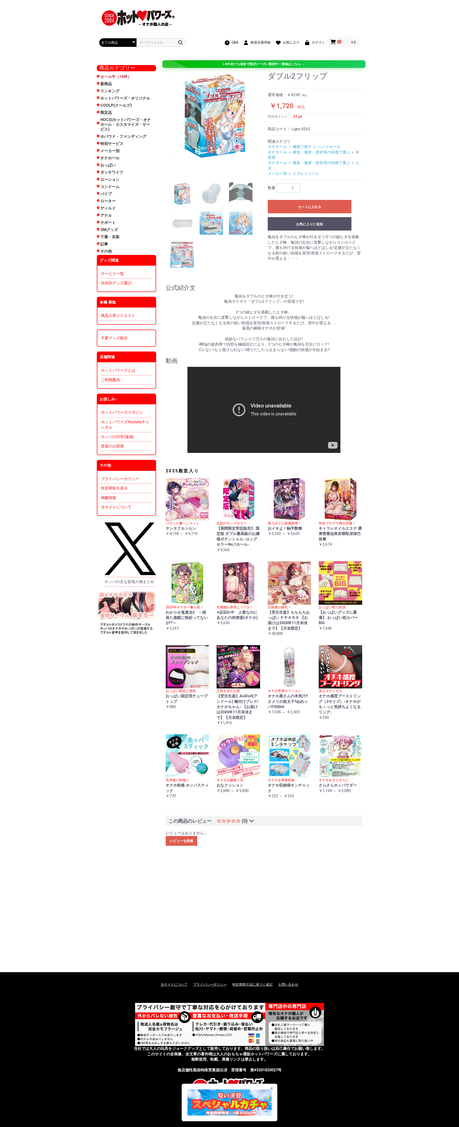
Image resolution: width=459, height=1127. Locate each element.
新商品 (106, 84)
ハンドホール (328, 146)
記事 (104, 244)
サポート (108, 222)
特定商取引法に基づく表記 (252, 984)
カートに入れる (309, 207)
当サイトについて (116, 507)
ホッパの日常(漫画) (117, 436)
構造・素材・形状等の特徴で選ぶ (321, 152)
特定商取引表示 (114, 488)
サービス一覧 (112, 273)
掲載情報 (108, 497)
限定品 (106, 112)
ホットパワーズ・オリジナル (125, 98)
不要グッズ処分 (114, 338)
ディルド (108, 208)
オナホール (110, 158)
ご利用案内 (110, 380)
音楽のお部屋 (112, 446)
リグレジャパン (306, 173)
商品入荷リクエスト (118, 315)
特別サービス (111, 143)
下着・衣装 (110, 237)
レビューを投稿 (181, 841)
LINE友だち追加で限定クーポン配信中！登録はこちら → (264, 64)
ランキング (110, 91)
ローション (110, 179)
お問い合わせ (288, 984)
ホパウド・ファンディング (123, 136)
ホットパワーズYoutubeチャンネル (125, 424)
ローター (108, 201)
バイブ (106, 194)
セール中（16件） (115, 76)
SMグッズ (109, 229)
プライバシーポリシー (120, 479)
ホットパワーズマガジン (122, 412)
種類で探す (302, 146)
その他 (106, 251)
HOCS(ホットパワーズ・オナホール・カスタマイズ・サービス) (125, 124)
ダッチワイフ (111, 172)
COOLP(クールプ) (116, 105)
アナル (106, 215)
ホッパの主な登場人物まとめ (129, 581)
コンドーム (110, 186)
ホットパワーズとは (118, 370)
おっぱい (108, 165)
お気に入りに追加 (309, 224)
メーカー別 (110, 150)
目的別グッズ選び (116, 283)
